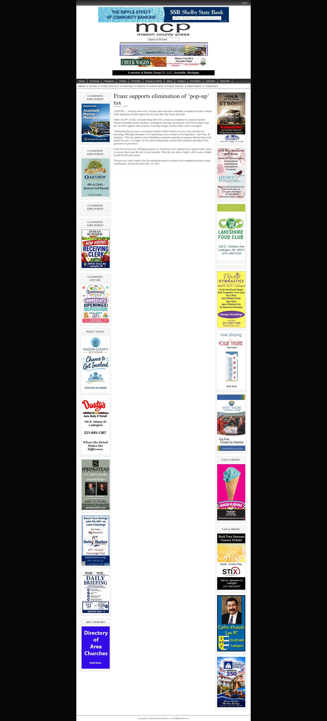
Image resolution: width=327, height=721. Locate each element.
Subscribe (225, 81)
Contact (181, 81)
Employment (194, 86)
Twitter (122, 81)
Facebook (94, 81)
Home (82, 81)
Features (128, 86)
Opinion (141, 86)
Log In (244, 3)
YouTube (135, 81)
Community (211, 86)
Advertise (210, 81)
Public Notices (175, 86)
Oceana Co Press (154, 81)
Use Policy (195, 81)
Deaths (93, 86)
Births (82, 86)
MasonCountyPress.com (162, 718)
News (169, 81)
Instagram (109, 81)
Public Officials (110, 86)
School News (156, 86)
